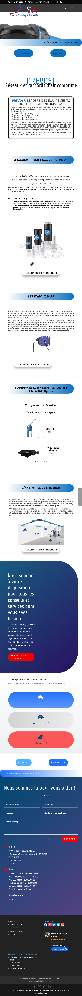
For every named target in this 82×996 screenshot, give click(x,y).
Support (12, 934)
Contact (23, 763)
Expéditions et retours (28, 978)
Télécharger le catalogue (60, 42)
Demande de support (18, 656)
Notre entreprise (16, 924)
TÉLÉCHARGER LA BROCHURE (32, 364)
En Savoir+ (24, 53)
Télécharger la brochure (41, 273)
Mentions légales (45, 978)
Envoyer (69, 839)
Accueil (12, 921)
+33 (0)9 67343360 (22, 899)
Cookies (57, 978)
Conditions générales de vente (40, 981)
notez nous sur (58, 949)
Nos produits (14, 928)
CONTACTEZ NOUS (16, 931)
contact (58, 53)
